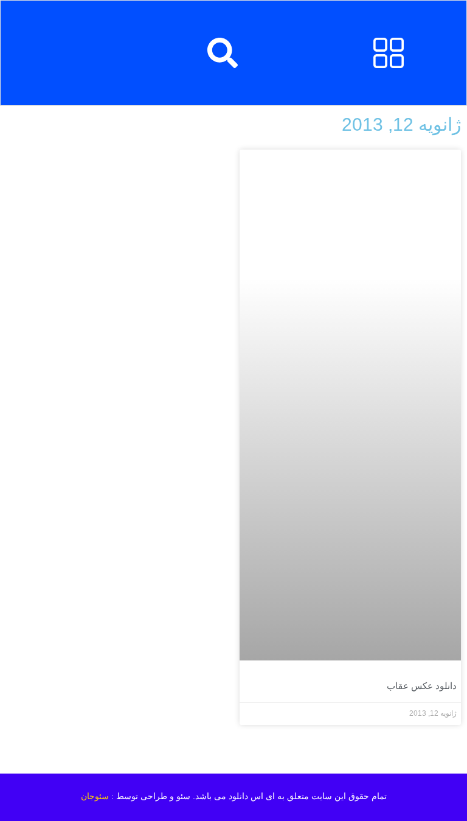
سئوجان (95, 796)
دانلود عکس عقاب (422, 686)
